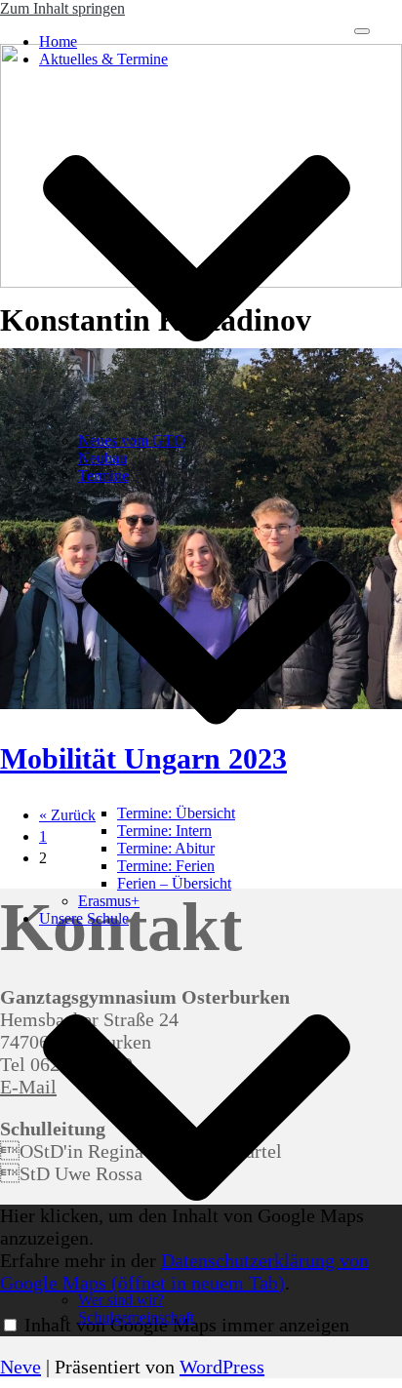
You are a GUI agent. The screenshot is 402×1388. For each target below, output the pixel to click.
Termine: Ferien (166, 865)
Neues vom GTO (131, 440)
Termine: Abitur (166, 848)
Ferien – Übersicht (174, 883)
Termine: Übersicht (176, 813)
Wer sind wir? (121, 1299)
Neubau (102, 458)
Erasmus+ (109, 900)
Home (58, 41)
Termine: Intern (164, 830)
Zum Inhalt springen (62, 8)
